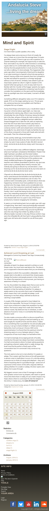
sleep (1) (9, 448)
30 (6, 418)
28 (26, 414)
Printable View (6, 487)
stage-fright (24, 247)
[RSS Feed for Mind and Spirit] (7, 424)
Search (3, 491)
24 (11, 414)
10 (11, 407)
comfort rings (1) (12, 440)
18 (14, 411)
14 (26, 407)
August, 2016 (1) (12, 457)
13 (23, 407)
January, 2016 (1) (12, 460)
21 (26, 411)
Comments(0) (40, 250)
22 (30, 411)
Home (3, 471)
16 (6, 411)
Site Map (4, 489)
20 (23, 411)
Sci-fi (17, 387)
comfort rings (15, 247)
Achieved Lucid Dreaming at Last (19, 253)
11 (14, 407)
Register (4, 500)
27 (23, 414)
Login (3, 498)
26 (19, 414)
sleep (21, 387)
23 (6, 414)
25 (14, 414)
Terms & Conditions (8, 475)
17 (11, 411)
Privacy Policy (6, 473)
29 (30, 414)
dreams (13, 387)
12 (19, 407)
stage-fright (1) (11, 450)
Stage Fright (9, 49)
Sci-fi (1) (9, 445)
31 (11, 418)
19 (19, 411)
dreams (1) (10, 443)
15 (30, 407)
